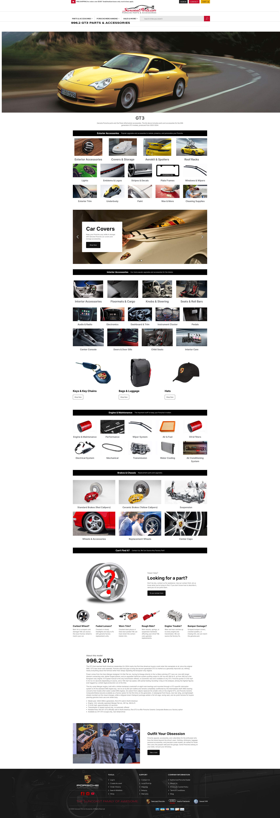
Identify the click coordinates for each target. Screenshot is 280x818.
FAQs (112, 794)
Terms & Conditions (177, 790)
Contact (194, 2)
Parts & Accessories (81, 19)
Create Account (116, 783)
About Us (173, 783)
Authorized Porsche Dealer (180, 780)
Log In (112, 780)
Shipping (144, 787)
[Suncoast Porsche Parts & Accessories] (139, 9)
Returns (144, 790)
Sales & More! (129, 19)
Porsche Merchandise (107, 19)
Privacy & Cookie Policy (179, 787)
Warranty (144, 794)
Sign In (183, 2)
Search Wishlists (116, 790)
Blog (172, 794)
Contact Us (145, 780)
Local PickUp (146, 783)
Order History (115, 787)
